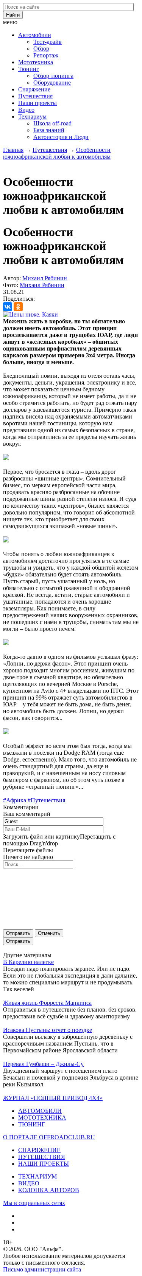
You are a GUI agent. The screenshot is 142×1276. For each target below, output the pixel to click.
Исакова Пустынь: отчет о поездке (47, 1030)
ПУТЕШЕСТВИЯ (41, 1157)
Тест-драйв (47, 42)
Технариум (32, 116)
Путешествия (35, 96)
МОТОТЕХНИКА (42, 1117)
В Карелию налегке (28, 962)
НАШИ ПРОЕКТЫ (43, 1163)
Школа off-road (52, 123)
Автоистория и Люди (61, 137)
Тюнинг (28, 69)
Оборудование (52, 82)
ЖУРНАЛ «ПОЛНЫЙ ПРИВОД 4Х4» (53, 1098)
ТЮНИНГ (31, 1124)
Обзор (41, 48)
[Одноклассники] (18, 306)
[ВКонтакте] (7, 306)
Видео (26, 110)
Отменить (49, 933)
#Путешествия (46, 800)
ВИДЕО (28, 1183)
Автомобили (34, 35)
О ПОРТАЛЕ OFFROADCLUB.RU (49, 1137)
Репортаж (45, 55)
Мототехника (35, 62)
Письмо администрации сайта (42, 1269)
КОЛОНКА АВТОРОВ (48, 1190)
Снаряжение (34, 89)
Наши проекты (37, 103)
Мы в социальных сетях (34, 1203)
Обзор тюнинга (53, 76)
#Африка (14, 800)
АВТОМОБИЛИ (40, 1111)
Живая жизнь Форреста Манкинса (47, 1002)
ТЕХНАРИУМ (37, 1176)
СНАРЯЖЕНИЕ (39, 1150)
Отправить (18, 933)
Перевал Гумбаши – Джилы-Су (43, 1064)
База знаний (48, 130)
